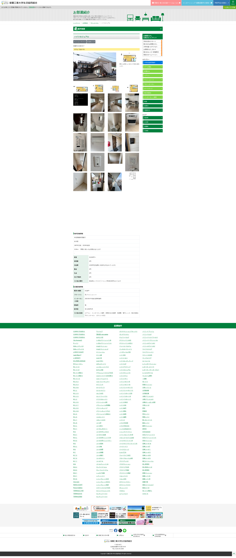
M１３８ (76, 411)
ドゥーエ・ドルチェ (125, 346)
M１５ (75, 414)
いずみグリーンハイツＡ (104, 343)
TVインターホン (95, 23)
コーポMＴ (99, 426)
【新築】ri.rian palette (102, 334)
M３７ (75, 435)
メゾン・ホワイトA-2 (148, 346)
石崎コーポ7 (146, 446)
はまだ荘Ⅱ (99, 361)
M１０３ (76, 384)
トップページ (76, 23)
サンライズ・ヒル (101, 467)
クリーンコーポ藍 (101, 402)
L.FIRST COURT (78, 352)
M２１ (75, 426)
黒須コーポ (145, 488)
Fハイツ (75, 343)
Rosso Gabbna (77, 488)
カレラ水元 (99, 393)
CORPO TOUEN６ (79, 337)
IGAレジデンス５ (78, 349)
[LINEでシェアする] (125, 531)
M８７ (75, 473)
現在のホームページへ (150, 55)
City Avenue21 (77, 340)
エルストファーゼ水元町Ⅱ (104, 376)
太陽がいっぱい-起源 (148, 402)
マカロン (122, 491)
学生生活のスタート (150, 41)
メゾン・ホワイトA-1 (148, 343)
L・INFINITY (76, 358)
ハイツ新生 (122, 411)
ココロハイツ (100, 417)
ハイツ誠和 (122, 417)
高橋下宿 (145, 482)
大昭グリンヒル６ (147, 399)
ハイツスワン (123, 376)
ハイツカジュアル (124, 370)
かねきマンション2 (102, 349)
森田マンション (147, 426)
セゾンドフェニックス (103, 491)
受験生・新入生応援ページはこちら (166, 3)
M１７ (75, 420)
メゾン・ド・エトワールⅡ (150, 337)
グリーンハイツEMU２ (103, 414)
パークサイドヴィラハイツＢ (128, 443)
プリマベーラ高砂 (124, 473)
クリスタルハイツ (101, 399)
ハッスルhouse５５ (125, 429)
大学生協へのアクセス (150, 47)
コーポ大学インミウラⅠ (104, 441)
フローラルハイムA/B (126, 458)
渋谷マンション (147, 441)
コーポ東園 (99, 452)
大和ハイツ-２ (146, 387)
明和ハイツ (145, 417)
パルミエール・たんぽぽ (126, 438)
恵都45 (144, 411)
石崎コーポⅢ (146, 455)
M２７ (75, 429)
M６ (74, 449)
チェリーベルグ (124, 337)
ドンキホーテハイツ (125, 349)
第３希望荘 (145, 470)
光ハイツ (145, 382)
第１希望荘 (145, 464)
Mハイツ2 (76, 370)
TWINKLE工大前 (78, 491)
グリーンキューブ (101, 408)
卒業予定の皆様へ (221, 3)
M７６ (75, 458)
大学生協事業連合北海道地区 (160, 535)
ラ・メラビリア (146, 358)
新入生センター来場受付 (151, 52)
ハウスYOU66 (123, 423)
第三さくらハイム (147, 461)
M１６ (75, 417)
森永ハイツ (145, 423)
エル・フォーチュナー (103, 382)
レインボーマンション (149, 364)
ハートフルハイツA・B (126, 435)
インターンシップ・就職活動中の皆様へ (196, 3)
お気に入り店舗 (230, 7)
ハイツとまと (123, 358)
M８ (74, 464)
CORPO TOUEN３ (79, 331)
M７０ (75, 455)
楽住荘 (144, 429)
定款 (86, 535)
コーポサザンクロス (102, 432)
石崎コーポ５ (146, 458)
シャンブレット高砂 (102, 485)
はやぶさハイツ (101, 364)
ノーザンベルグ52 (125, 352)
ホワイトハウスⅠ (124, 482)
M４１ (75, 438)
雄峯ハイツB (146, 479)
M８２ (75, 467)
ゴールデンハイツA (102, 464)
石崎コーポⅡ (146, 452)
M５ (74, 443)
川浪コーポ (145, 405)
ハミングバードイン (125, 432)
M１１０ (76, 393)
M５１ (75, 446)
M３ (74, 432)
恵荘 (143, 408)
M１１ (75, 390)
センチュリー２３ (101, 497)
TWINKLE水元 (77, 494)
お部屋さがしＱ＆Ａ (150, 49)
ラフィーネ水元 (147, 355)
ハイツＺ (122, 420)
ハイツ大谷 (122, 405)
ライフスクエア (147, 349)
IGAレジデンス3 (78, 346)
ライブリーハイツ (147, 352)
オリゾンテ (99, 384)
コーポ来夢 (99, 449)
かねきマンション (101, 346)
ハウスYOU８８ (124, 426)
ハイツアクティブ (124, 367)
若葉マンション (147, 473)
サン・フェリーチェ (102, 470)
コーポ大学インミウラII (103, 438)
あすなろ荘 (99, 337)
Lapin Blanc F (77, 355)
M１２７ (76, 405)
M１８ (75, 423)
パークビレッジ (124, 449)
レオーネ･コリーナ (148, 367)
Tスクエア (99, 331)
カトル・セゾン (100, 390)
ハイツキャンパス (124, 373)
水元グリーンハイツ (148, 435)
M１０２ (76, 382)
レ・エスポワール (147, 373)
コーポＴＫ (99, 461)
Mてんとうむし (78, 364)
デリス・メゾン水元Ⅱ (126, 343)
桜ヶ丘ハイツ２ (147, 420)
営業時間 (31, 7)
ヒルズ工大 (122, 452)
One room (76, 482)
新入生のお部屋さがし (150, 44)
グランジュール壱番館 (103, 405)
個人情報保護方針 (70, 535)
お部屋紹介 (81, 12)
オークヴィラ (100, 387)
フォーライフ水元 (124, 455)
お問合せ (121, 535)
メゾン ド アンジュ (148, 331)
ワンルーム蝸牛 (147, 376)
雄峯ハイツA (146, 476)
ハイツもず (122, 364)
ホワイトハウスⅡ (124, 485)
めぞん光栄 (99, 370)
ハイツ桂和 (122, 414)
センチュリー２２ (101, 494)
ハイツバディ (123, 379)
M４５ (75, 441)
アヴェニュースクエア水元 (104, 373)
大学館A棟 (145, 390)
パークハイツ (123, 446)
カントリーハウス (101, 396)
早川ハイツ (145, 414)
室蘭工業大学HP (103, 535)
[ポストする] (120, 531)
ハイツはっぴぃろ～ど (126, 361)
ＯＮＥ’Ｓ (145, 494)
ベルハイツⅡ (123, 476)
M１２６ (76, 402)
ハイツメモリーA (124, 382)
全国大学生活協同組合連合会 (138, 535)
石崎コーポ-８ (146, 443)
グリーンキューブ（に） (103, 411)
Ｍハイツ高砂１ (147, 491)
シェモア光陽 (100, 473)
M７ (74, 452)
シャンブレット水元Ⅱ (103, 482)
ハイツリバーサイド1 (126, 387)
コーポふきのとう (101, 429)
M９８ (75, 479)
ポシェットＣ (123, 488)
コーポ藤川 (99, 455)
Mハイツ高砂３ (78, 376)
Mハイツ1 (76, 367)
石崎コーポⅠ (146, 449)
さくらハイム (100, 352)
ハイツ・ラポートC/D (125, 393)
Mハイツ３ (76, 379)
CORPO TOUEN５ (79, 334)
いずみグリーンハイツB (103, 340)
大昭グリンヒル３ (147, 396)
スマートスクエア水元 (103, 488)
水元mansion (146, 432)
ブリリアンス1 (123, 461)
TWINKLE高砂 (77, 497)
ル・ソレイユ (146, 361)
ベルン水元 (122, 479)
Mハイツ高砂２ (78, 373)
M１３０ (76, 408)
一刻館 (144, 379)
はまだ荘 (99, 358)
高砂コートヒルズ (147, 485)
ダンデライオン (124, 334)
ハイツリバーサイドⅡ (126, 390)
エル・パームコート (102, 379)
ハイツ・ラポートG (125, 396)
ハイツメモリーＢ (124, 384)
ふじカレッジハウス (102, 367)
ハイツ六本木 (123, 402)
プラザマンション (124, 464)
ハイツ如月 (122, 408)
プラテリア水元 (124, 467)
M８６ (75, 470)
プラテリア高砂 (124, 470)
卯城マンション (147, 384)
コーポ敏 (99, 446)
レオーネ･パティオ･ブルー (150, 370)
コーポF (98, 423)
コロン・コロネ (100, 420)
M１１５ (76, 396)
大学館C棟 (145, 393)
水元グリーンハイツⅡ (149, 438)
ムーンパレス (123, 494)
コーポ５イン (100, 458)
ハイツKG (122, 355)
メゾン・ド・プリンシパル (150, 340)
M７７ (75, 461)
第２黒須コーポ (147, 467)
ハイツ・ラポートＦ (125, 399)
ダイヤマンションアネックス (128, 331)
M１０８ (76, 387)
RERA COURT (77, 485)
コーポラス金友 (101, 435)
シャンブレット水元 (102, 479)
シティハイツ (100, 476)
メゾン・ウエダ (146, 334)
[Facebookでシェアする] (116, 531)
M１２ (75, 399)
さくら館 (99, 355)
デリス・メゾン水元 (125, 340)
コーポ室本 (99, 443)
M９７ (75, 476)
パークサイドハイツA (126, 441)
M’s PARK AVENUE (79, 361)
